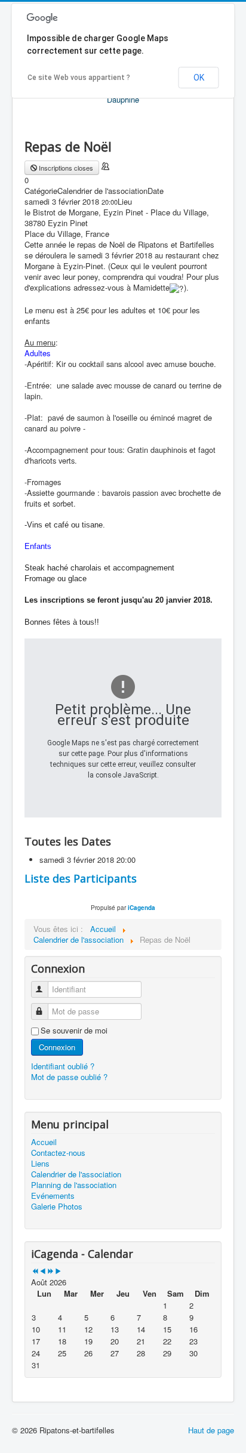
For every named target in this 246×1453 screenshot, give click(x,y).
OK (198, 77)
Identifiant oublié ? (62, 1066)
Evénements (53, 1195)
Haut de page (211, 1430)
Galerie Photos (56, 1206)
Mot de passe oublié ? (69, 1076)
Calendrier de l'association (76, 1174)
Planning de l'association (73, 1185)
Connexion (57, 1047)
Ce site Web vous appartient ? (78, 77)
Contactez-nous (58, 1152)
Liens (40, 1163)
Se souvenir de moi (74, 1030)
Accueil (44, 1142)
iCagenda (141, 907)
